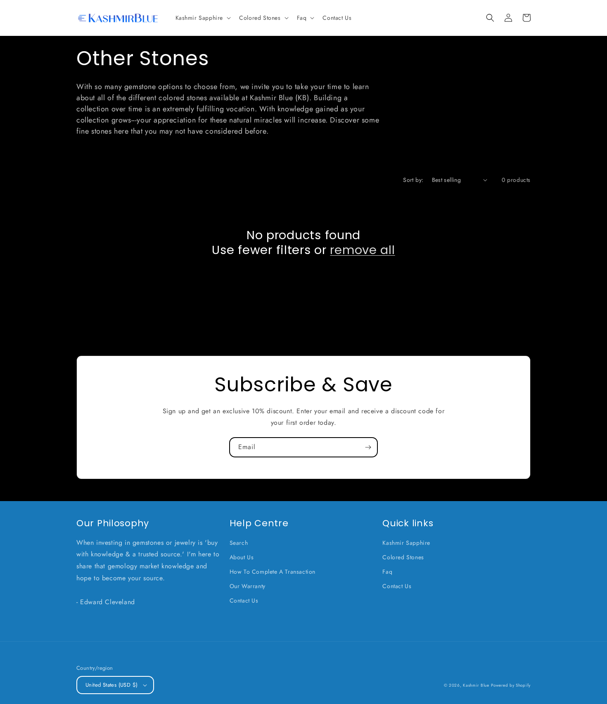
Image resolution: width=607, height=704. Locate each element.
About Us (242, 557)
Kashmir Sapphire (406, 543)
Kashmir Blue (476, 685)
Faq (387, 571)
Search (239, 543)
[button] (203, 17)
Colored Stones (403, 557)
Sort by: (413, 180)
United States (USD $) (111, 685)
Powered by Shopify (511, 685)
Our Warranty (248, 586)
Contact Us (244, 600)
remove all (362, 250)
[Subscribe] (368, 447)
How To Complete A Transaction (272, 571)
